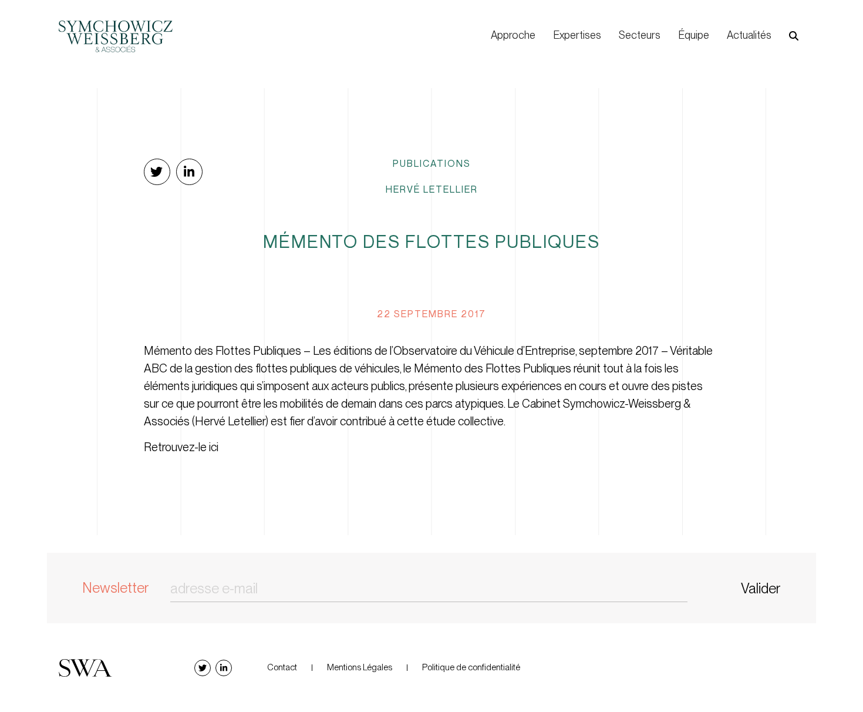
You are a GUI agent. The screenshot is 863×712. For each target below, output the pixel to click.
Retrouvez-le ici (181, 447)
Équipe (693, 35)
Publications (432, 163)
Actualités (749, 35)
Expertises (577, 35)
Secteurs (639, 35)
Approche (513, 35)
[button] (793, 36)
